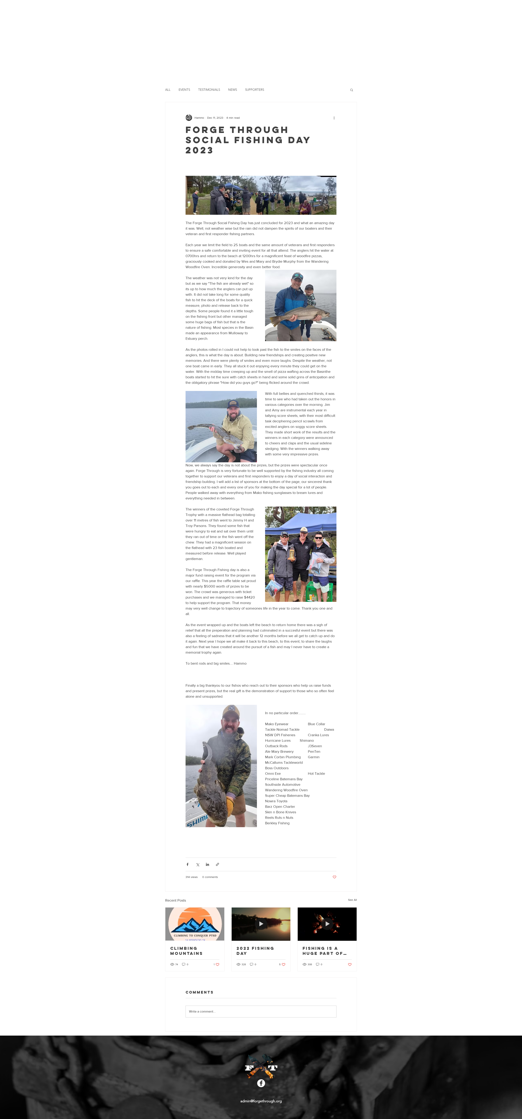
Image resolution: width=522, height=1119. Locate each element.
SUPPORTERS (254, 90)
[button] (352, 89)
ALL (167, 90)
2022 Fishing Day (255, 951)
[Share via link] (217, 864)
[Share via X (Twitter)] (197, 864)
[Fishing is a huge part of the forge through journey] (327, 924)
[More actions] (334, 117)
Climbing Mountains (186, 951)
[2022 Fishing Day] (261, 924)
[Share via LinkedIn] (207, 864)
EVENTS (184, 90)
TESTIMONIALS (209, 90)
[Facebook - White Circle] (261, 1083)
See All (352, 899)
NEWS (232, 90)
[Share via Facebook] (187, 864)
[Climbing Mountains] (194, 924)
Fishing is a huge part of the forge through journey (323, 951)
